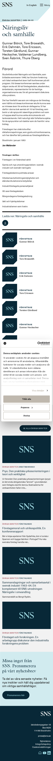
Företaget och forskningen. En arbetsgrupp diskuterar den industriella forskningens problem (25, 640)
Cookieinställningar (41, 747)
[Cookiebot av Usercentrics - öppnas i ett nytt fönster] (38, 343)
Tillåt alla (26, 399)
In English (32, 5)
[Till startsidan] (7, 4)
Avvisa (26, 415)
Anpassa (25, 407)
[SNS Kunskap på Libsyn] (40, 753)
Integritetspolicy (43, 744)
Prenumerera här (16, 695)
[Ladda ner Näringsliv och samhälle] (5, 223)
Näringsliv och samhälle (29, 216)
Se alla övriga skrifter (35, 428)
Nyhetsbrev (45, 741)
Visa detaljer (38, 390)
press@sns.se (44, 735)
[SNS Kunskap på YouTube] (44, 753)
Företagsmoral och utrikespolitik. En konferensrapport (24, 529)
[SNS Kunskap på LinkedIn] (49, 753)
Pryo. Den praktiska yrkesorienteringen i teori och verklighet (26, 472)
